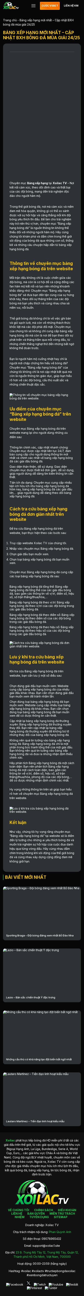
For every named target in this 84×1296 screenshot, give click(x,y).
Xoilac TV (60, 183)
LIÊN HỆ (16, 1213)
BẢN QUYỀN (36, 1213)
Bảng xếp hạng (37, 183)
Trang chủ (10, 20)
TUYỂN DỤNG (39, 1217)
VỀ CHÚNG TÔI (18, 1210)
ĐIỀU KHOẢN (67, 1210)
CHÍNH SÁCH (43, 1210)
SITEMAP (60, 1217)
